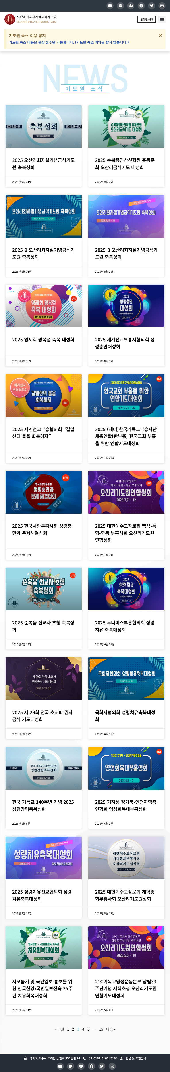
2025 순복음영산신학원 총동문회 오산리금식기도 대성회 (125, 163)
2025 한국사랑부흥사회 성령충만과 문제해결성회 (42, 529)
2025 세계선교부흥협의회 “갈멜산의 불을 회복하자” (43, 433)
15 (101, 1029)
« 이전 (59, 1029)
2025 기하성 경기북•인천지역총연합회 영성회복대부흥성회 (125, 805)
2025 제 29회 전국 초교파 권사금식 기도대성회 (42, 716)
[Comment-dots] (120, 5)
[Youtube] (110, 5)
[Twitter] (151, 5)
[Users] (130, 5)
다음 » (111, 1029)
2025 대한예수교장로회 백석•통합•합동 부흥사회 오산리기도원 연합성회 (125, 532)
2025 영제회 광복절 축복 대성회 (43, 339)
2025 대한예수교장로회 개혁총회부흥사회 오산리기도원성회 (125, 895)
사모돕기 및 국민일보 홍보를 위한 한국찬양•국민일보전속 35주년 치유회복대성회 (42, 988)
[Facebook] (141, 5)
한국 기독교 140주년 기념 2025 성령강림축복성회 (43, 805)
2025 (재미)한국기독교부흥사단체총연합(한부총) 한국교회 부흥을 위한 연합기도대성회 (126, 436)
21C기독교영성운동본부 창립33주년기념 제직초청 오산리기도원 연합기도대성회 (125, 988)
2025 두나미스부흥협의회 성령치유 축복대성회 (125, 626)
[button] (162, 19)
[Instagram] (162, 5)
